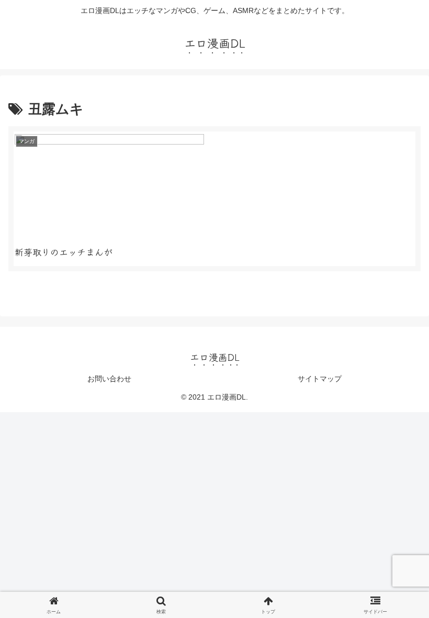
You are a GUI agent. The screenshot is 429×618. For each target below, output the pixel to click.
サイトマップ (320, 378)
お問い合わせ (109, 378)
